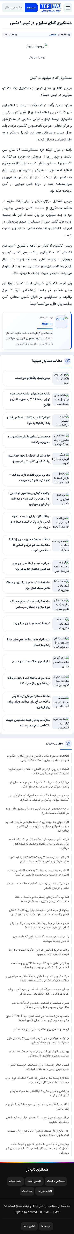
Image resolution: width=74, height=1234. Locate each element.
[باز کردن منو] (67, 7)
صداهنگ (27, 1191)
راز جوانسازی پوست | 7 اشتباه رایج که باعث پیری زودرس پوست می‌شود (40, 939)
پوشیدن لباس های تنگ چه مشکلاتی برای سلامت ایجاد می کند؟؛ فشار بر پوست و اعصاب (40, 965)
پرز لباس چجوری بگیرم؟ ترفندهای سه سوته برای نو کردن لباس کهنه (39, 1093)
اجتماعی (53, 34)
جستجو (31, 8)
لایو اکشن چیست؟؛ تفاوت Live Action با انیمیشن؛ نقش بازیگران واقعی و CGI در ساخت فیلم (39, 859)
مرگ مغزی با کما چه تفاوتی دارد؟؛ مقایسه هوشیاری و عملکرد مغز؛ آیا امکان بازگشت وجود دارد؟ (37, 978)
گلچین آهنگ (34, 1181)
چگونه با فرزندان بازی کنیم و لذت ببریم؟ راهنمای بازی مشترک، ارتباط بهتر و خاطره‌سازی (38, 1040)
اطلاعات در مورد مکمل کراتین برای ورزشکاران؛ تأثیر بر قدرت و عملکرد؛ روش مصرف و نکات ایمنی (38, 758)
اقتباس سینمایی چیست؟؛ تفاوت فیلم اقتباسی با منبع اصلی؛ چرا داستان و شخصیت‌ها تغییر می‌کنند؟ (38, 872)
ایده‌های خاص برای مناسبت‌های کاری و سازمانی (41, 1029)
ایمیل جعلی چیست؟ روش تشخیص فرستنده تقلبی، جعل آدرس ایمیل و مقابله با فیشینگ (39, 1067)
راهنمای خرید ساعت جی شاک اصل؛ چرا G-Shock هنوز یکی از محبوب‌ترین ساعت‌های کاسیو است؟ (37, 1018)
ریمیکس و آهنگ (56, 1181)
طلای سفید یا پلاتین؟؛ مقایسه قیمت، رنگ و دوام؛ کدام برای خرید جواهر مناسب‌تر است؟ (39, 925)
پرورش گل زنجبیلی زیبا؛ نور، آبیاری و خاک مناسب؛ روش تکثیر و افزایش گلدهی (37, 885)
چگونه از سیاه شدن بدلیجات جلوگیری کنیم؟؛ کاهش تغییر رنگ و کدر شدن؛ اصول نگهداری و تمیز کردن (39, 912)
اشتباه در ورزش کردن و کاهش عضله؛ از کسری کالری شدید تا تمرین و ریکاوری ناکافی (39, 771)
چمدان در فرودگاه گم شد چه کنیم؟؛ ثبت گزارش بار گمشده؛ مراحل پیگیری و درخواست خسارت (39, 797)
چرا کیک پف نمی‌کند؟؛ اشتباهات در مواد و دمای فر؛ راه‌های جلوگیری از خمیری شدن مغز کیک (39, 784)
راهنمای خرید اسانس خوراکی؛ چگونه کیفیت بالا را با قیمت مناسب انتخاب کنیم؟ (39, 952)
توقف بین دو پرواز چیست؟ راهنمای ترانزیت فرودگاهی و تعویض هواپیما (37, 1120)
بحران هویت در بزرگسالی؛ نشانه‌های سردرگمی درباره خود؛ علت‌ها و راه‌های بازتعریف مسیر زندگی (38, 991)
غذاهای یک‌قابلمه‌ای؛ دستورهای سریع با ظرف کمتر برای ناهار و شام (37, 1106)
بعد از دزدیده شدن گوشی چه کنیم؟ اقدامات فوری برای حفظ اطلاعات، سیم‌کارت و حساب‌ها (37, 1080)
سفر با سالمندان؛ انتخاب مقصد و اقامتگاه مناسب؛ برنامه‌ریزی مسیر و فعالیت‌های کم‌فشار (40, 1005)
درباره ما (46, 1226)
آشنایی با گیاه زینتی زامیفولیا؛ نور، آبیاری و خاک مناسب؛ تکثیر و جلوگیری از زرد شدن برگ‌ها (42, 899)
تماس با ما (29, 1226)
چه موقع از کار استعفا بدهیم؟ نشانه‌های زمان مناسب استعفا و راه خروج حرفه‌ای (38, 1133)
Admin (47, 324)
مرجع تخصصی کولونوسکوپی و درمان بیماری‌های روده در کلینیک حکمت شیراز (37, 811)
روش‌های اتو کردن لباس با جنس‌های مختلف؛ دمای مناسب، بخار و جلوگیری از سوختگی (39, 1053)
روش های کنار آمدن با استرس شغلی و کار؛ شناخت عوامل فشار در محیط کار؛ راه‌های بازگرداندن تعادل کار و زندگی (37, 1148)
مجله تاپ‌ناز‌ (50, 7)
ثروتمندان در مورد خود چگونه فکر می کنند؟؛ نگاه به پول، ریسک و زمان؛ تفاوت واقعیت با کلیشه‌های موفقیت (38, 843)
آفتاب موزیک (45, 1191)
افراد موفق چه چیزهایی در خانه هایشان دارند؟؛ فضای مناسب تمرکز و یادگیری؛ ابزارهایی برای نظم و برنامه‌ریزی (37, 826)
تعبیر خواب (15, 1181)
